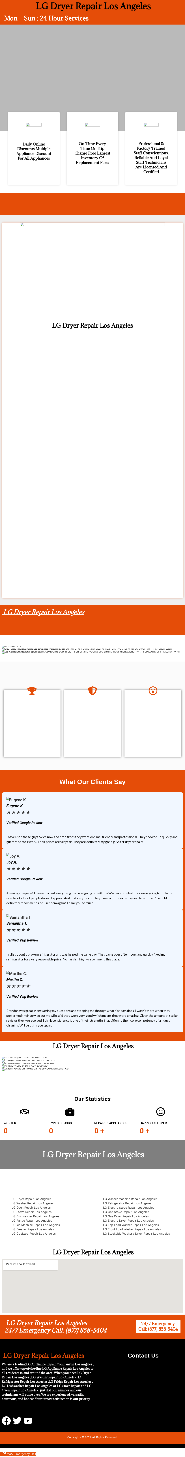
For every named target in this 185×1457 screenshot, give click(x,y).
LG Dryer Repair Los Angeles (43, 612)
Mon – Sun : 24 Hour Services (46, 18)
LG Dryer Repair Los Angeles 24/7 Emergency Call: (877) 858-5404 (56, 1326)
